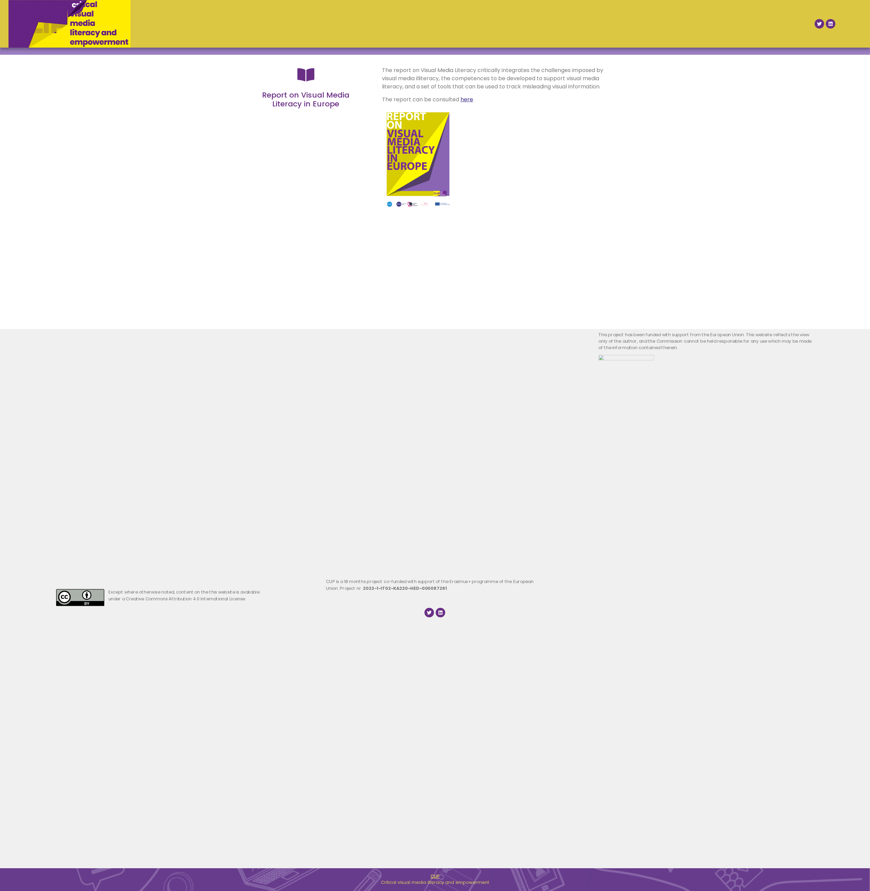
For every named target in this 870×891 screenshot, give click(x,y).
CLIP (435, 876)
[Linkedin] (830, 24)
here (466, 99)
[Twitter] (819, 24)
